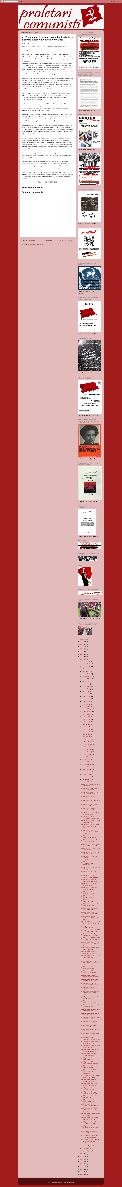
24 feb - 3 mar (86, 772)
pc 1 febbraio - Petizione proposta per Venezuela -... (90, 872)
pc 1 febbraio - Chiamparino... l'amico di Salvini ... (90, 884)
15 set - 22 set (86, 699)
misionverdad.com (36, 44)
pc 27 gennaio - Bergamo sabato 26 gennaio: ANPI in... (90, 1132)
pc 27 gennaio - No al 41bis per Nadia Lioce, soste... (90, 1076)
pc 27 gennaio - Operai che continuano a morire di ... (89, 1136)
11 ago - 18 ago (87, 711)
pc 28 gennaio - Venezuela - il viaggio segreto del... (90, 1054)
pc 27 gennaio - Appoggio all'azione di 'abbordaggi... (90, 1092)
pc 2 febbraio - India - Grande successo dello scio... (90, 805)
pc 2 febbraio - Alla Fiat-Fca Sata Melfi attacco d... (89, 792)
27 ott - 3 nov (86, 684)
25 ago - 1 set (86, 706)
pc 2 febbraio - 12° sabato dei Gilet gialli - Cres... (90, 813)
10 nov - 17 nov (87, 679)
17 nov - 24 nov (87, 676)
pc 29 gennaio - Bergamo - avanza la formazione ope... (90, 1022)
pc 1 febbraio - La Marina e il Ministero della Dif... (90, 896)
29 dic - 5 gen (86, 661)
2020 (82, 656)
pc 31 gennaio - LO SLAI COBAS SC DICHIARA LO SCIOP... (89, 917)
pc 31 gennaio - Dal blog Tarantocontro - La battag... (90, 934)
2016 (82, 1159)
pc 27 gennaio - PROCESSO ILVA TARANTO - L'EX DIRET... (90, 1141)
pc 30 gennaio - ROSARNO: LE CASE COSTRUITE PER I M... (90, 957)
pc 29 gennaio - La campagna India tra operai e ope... (90, 1030)
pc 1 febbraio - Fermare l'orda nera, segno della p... (90, 852)
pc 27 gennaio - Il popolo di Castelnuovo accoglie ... (89, 1122)
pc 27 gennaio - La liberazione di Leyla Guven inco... (90, 1100)
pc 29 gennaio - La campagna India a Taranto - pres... (90, 1001)
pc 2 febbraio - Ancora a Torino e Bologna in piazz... (90, 784)
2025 (82, 644)
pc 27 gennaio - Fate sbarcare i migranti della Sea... (90, 1088)
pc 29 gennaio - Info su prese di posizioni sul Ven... (91, 1018)
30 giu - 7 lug (86, 726)
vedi (60, 63)
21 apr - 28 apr (86, 752)
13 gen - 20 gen (87, 1148)
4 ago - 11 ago (86, 714)
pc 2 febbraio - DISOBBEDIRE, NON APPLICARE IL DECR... (90, 844)
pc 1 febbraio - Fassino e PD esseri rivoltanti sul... (90, 904)
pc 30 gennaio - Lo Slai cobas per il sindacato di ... (90, 948)
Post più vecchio (67, 240)
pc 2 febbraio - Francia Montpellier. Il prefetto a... (89, 809)
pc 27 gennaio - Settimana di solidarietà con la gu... (90, 1080)
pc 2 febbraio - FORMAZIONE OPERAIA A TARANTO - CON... (90, 826)
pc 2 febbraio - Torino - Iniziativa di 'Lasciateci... (89, 797)
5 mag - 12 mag (87, 746)
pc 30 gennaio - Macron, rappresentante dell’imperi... (90, 975)
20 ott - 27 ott (86, 686)
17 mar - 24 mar (87, 764)
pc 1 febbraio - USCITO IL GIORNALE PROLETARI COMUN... (89, 857)
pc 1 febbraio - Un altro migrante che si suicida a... (90, 876)
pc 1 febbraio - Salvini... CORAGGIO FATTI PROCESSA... (88, 863)
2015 (82, 1161)
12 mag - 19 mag (87, 744)
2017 (82, 1156)
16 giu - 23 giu (86, 731)
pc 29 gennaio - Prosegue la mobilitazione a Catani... (89, 997)
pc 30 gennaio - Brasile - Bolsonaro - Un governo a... (90, 952)
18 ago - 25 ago (87, 709)
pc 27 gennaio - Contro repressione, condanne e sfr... (89, 1127)
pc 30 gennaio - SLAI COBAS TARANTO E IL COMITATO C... (90, 943)
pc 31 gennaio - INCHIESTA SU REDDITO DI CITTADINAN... (90, 922)
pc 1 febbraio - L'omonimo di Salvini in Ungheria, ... (90, 892)
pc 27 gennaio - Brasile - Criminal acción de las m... (90, 1104)
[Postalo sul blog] (51, 182)
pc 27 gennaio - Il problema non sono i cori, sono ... (89, 1118)
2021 (82, 654)
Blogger (72, 1182)
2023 (82, 649)
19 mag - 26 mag (87, 741)
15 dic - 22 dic (86, 666)
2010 (82, 1174)
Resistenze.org (33, 46)
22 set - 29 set (86, 696)
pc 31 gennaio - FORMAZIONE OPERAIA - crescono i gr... (90, 930)
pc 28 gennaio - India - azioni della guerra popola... (90, 1058)
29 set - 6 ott (86, 694)
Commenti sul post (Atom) (35, 244)
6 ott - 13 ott (85, 691)
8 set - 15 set (86, 701)
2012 (82, 1169)
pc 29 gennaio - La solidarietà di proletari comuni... (90, 1013)
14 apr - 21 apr (86, 754)
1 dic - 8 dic (85, 671)
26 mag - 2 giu (86, 739)
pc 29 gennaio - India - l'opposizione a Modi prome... (91, 1038)
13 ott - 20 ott (86, 689)
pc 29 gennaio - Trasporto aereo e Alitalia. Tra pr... (89, 1026)
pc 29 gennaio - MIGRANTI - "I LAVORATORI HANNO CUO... (90, 993)
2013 (82, 1166)
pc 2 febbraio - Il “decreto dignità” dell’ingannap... (89, 836)
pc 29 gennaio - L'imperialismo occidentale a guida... (90, 1034)
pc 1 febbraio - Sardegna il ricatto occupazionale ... (89, 880)
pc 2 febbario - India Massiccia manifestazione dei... (90, 801)
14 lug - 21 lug (86, 721)
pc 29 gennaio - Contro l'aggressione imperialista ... (90, 988)
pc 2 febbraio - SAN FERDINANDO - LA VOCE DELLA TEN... (89, 832)
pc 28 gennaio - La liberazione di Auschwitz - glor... (90, 1046)
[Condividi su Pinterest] (56, 182)
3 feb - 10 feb (86, 779)
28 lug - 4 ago (86, 716)
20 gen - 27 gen (87, 1146)
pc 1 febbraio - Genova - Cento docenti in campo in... (90, 900)
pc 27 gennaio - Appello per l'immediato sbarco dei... (89, 1084)
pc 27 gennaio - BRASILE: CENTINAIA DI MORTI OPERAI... (89, 1109)
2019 (82, 659)
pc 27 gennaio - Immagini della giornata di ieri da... (90, 1096)
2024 (82, 646)
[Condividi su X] (53, 182)
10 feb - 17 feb (86, 777)
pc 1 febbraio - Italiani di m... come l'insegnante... (90, 888)
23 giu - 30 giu (86, 729)
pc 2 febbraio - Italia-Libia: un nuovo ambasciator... (90, 788)
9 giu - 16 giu (86, 734)
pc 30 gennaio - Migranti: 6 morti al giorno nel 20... (89, 971)
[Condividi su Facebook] (55, 182)
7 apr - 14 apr (86, 756)
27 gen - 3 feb (86, 782)
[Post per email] (45, 182)
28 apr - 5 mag (86, 749)
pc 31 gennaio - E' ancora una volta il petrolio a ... (90, 926)
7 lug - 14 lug (86, 724)
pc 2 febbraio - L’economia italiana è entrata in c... (89, 840)
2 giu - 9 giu (85, 736)
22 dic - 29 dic (86, 664)
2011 (81, 1171)
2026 (82, 641)
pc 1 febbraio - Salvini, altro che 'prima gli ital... (90, 868)
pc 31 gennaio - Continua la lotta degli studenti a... (89, 908)
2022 (82, 651)
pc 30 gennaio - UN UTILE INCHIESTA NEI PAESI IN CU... (89, 963)
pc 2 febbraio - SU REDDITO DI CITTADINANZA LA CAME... (90, 848)
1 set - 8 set (85, 704)
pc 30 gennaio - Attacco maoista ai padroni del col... (90, 984)
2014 (82, 1164)
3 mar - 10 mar (86, 769)
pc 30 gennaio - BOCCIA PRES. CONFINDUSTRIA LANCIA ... (90, 938)
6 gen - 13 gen (86, 1151)
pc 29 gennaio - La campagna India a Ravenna (90, 1009)
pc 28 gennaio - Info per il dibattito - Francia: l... (89, 1066)
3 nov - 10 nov (86, 681)
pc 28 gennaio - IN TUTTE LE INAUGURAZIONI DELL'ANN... (90, 1071)
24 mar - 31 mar (87, 762)
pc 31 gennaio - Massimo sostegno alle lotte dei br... (90, 912)
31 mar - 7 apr (86, 759)
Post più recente (28, 240)
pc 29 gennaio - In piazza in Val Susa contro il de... (90, 1005)
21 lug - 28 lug (86, 719)
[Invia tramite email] (49, 182)
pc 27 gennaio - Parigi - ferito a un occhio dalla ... (90, 1114)
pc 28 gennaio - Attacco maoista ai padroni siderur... (90, 1062)
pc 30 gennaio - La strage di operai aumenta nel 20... (89, 979)
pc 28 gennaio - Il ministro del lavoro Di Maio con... (90, 1042)
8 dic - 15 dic (86, 669)
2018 (82, 1154)
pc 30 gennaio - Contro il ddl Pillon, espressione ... (89, 967)
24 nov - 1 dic (86, 674)
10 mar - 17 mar (87, 767)
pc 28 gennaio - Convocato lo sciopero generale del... (90, 1050)
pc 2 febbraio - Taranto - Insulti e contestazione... (90, 821)
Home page (47, 240)
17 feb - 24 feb (86, 774)
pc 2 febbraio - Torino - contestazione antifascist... (90, 817)
